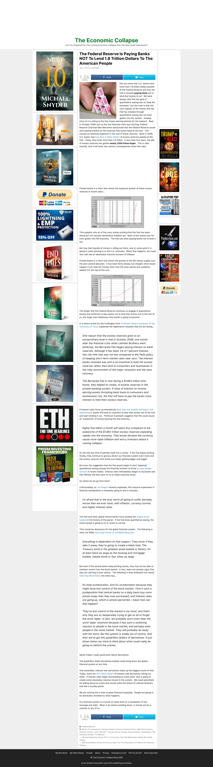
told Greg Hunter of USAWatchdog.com (114, 532)
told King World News (90, 576)
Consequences (94, 729)
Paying (124, 732)
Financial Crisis (130, 729)
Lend (96, 732)
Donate (89, 753)
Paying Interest (134, 732)
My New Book (61, 753)
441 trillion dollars (105, 673)
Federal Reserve (88, 726)
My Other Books (77, 753)
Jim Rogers (102, 487)
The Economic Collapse (106, 40)
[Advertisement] (106, 19)
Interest (90, 732)
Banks (84, 729)
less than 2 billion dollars (107, 137)
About (97, 753)
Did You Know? (135, 753)
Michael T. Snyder (106, 732)
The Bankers (99, 734)
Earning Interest (108, 729)
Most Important (151, 753)
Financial (119, 729)
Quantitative (146, 732)
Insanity (82, 732)
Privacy (106, 753)
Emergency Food (119, 753)
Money (117, 732)
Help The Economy (145, 729)
